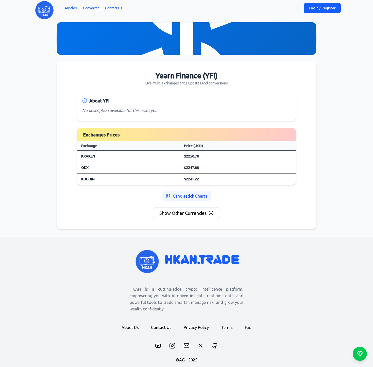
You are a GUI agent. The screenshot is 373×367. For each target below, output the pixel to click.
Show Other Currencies (183, 213)
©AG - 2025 (186, 360)
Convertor (91, 8)
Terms (227, 327)
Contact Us (113, 8)
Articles (71, 8)
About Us (130, 327)
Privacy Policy (196, 327)
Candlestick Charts (190, 196)
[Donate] (360, 354)
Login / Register (322, 8)
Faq (248, 327)
